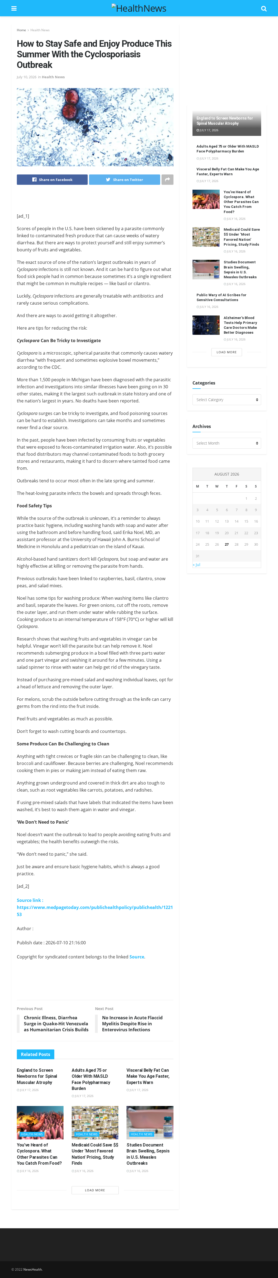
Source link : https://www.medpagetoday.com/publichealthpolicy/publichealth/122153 (95, 907)
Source (136, 957)
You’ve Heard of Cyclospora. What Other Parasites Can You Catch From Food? (241, 202)
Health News (40, 30)
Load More (95, 1190)
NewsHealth (32, 1269)
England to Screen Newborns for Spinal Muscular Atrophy (37, 1076)
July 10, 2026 (26, 76)
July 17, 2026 (29, 1090)
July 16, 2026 (29, 1171)
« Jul (196, 564)
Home (21, 30)
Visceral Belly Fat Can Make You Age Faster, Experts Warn (148, 1076)
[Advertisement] (95, 202)
